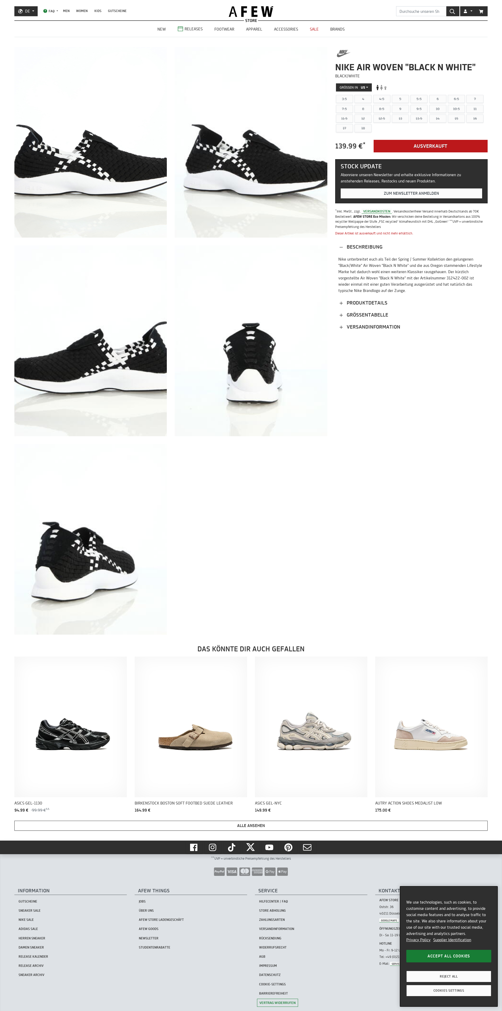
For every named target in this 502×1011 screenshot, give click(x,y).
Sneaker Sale (30, 910)
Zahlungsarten (272, 920)
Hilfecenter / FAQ (273, 901)
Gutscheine (117, 11)
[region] (449, 946)
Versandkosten (376, 211)
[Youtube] (270, 847)
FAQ (51, 11)
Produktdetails (366, 303)
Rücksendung (270, 938)
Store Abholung (272, 910)
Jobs (142, 901)
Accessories (286, 29)
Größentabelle (366, 315)
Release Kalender (33, 956)
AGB (262, 956)
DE (27, 11)
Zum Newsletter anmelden (411, 193)
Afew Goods (148, 929)
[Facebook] (194, 847)
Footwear (224, 29)
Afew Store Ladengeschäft (161, 920)
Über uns (146, 910)
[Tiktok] (232, 847)
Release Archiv (31, 966)
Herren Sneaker (32, 938)
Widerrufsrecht (273, 947)
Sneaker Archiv (31, 975)
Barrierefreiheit (273, 993)
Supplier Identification (452, 939)
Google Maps (389, 920)
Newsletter (148, 938)
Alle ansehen (251, 825)
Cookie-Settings (272, 984)
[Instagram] (213, 847)
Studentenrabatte (154, 947)
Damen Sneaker (31, 947)
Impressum (268, 966)
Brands (337, 29)
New (161, 29)
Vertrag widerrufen (277, 1003)
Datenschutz (270, 975)
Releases (194, 28)
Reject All (449, 976)
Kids (97, 11)
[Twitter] (251, 847)
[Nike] (343, 53)
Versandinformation (372, 327)
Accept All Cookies (448, 955)
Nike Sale (26, 920)
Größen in (352, 87)
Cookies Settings (448, 990)
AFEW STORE (251, 11)
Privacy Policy (418, 939)
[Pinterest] (289, 847)
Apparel (254, 29)
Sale (314, 29)
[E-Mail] (308, 847)
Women (82, 11)
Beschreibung (364, 247)
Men (66, 11)
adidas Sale (28, 929)
